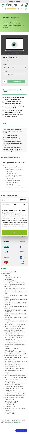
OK (14, 232)
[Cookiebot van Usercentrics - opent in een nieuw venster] (20, 200)
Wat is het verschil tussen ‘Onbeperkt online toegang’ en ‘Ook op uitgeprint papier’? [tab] (12, 149)
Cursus (5, 71)
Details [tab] (15, 204)
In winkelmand (16, 81)
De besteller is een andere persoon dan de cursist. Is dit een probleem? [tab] (12, 143)
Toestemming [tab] (6, 204)
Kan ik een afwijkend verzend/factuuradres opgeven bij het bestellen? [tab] (11, 137)
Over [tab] (24, 204)
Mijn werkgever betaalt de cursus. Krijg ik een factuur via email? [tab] (12, 131)
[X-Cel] (12, 5)
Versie (5, 64)
